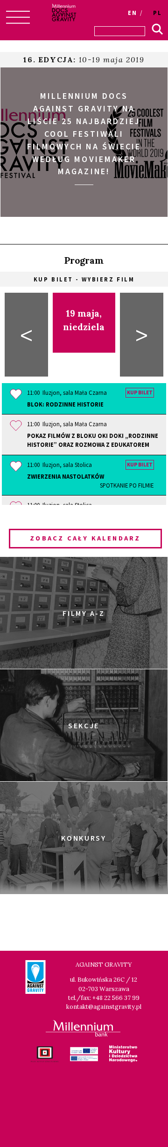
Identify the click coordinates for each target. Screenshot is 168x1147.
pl (157, 12)
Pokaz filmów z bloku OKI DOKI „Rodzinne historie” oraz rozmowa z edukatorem (92, 440)
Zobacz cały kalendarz (85, 538)
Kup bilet (140, 393)
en (132, 12)
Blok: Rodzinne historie (65, 404)
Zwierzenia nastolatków (90, 481)
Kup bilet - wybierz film (84, 279)
